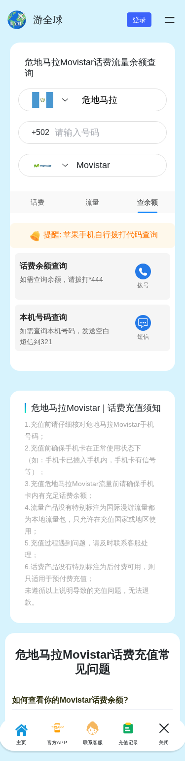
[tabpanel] (92, 284)
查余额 (147, 202)
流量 (92, 202)
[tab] (37, 202)
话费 (37, 202)
